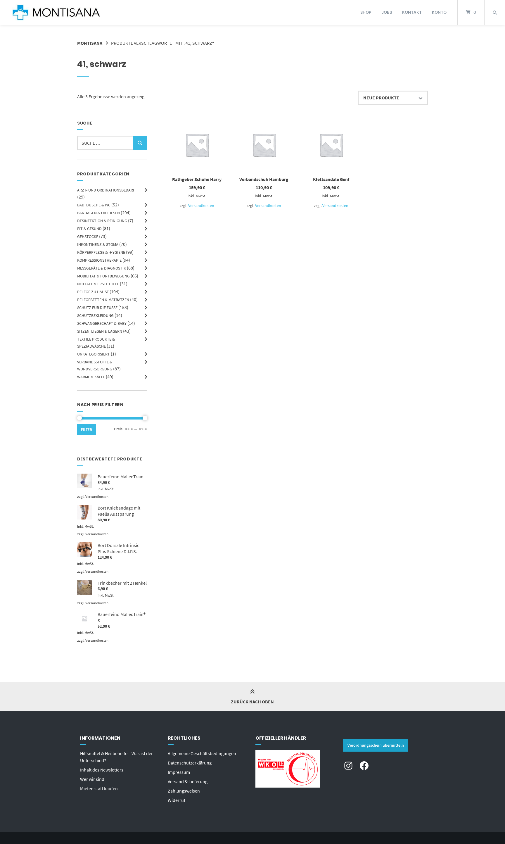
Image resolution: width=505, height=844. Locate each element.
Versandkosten (201, 205)
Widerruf (176, 800)
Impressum (179, 772)
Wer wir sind (92, 779)
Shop (365, 12)
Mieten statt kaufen (99, 788)
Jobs (386, 12)
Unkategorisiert (93, 354)
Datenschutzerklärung (190, 763)
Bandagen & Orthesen (98, 212)
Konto (439, 12)
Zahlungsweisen (184, 791)
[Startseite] (56, 12)
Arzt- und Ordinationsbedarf (106, 190)
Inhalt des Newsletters (101, 770)
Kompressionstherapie (99, 260)
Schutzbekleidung (95, 315)
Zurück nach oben (252, 702)
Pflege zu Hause (93, 291)
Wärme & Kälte (91, 376)
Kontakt (412, 12)
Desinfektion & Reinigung (102, 220)
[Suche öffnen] (495, 12)
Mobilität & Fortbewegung (103, 276)
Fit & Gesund (89, 228)
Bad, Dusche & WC (93, 205)
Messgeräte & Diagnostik (101, 268)
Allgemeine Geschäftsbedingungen (202, 753)
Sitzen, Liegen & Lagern (99, 331)
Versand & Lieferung (187, 781)
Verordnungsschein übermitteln (375, 745)
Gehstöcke (87, 236)
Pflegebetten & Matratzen (103, 299)
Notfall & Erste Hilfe (98, 283)
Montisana (89, 43)
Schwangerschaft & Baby (102, 323)
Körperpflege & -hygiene (101, 252)
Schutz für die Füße (97, 307)
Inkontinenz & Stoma (97, 244)
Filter (86, 429)
